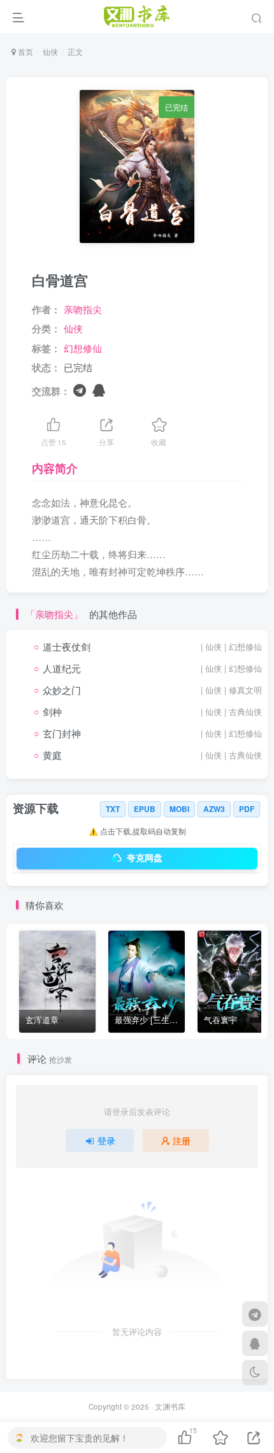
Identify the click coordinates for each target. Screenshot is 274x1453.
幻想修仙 (83, 348)
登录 (106, 1140)
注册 (182, 1140)
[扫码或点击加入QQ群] (98, 389)
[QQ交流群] (255, 1343)
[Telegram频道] (255, 1314)
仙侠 (50, 51)
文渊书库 (170, 1406)
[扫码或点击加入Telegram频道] (79, 389)
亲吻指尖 (83, 309)
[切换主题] (255, 1372)
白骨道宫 (60, 280)
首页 (24, 51)
